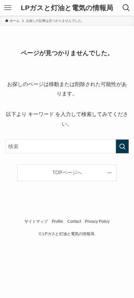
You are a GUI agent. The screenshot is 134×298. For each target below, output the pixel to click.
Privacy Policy (97, 221)
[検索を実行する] (122, 146)
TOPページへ (67, 172)
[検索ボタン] (126, 8)
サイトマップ (36, 221)
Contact (74, 221)
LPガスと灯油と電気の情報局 (67, 8)
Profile (57, 221)
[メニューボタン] (8, 8)
